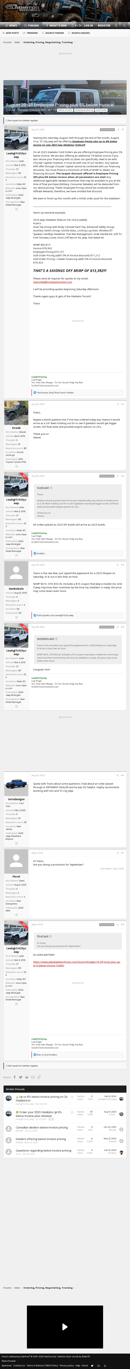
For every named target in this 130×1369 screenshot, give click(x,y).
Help (78, 1365)
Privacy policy (67, 1365)
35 (19, 444)
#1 (123, 129)
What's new (58, 25)
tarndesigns (16, 799)
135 (19, 173)
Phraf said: (43, 936)
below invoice (65, 110)
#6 (122, 775)
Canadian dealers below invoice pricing (42, 1127)
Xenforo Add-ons (74, 1356)
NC (18, 608)
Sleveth (19, 1130)
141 (19, 818)
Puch (18, 1154)
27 (17, 169)
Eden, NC (21, 184)
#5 (122, 626)
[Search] (124, 25)
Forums (33, 25)
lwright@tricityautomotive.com (44, 385)
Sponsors (7, 1365)
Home (85, 1365)
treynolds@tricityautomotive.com (52, 282)
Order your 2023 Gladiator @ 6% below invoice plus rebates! (39, 1114)
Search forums (54, 33)
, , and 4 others (55, 392)
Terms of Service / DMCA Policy (42, 1365)
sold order (101, 110)
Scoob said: (43, 487)
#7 (122, 852)
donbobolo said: (45, 638)
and (55, 615)
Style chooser (9, 1361)
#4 (122, 564)
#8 (122, 924)
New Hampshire (13, 902)
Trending (32, 33)
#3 (122, 475)
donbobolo (16, 589)
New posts (12, 33)
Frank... (112, 1114)
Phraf (16, 876)
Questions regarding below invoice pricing (43, 1151)
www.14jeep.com (16, 190)
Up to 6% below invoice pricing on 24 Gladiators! (42, 1098)
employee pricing (84, 110)
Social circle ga (14, 454)
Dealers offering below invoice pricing (41, 1139)
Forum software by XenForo (29, 1356)
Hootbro (112, 1153)
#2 (122, 404)
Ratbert (19, 1142)
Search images (80, 33)
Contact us (19, 1365)
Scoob (16, 428)
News (13, 25)
